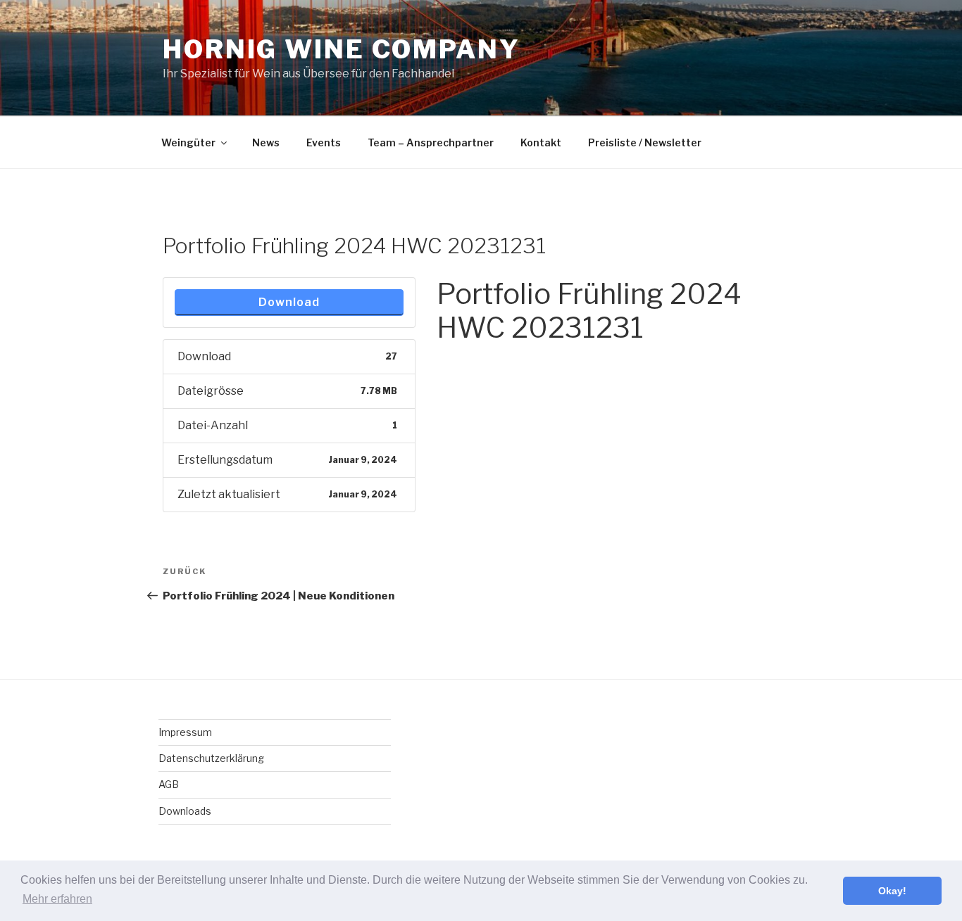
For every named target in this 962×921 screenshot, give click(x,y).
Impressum (185, 732)
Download (289, 302)
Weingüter (188, 142)
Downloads (184, 811)
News (266, 142)
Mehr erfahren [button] (57, 899)
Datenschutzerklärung (211, 758)
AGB (168, 784)
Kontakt (540, 142)
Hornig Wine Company (341, 49)
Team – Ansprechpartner (431, 142)
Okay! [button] (892, 890)
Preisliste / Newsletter (644, 142)
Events (323, 142)
